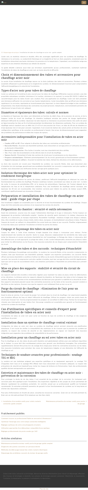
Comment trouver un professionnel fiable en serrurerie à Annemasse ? (26, 418)
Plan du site (44, 489)
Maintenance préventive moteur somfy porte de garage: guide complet (27, 443)
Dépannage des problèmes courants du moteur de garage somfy (24, 453)
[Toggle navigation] (83, 2)
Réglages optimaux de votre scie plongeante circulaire (21, 425)
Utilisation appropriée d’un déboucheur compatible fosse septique (25, 428)
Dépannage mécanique (11, 52)
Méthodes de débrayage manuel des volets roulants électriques (24, 450)
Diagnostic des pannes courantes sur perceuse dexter (20, 446)
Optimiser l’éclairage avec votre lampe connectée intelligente (23, 422)
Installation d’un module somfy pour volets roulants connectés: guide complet (22, 402)
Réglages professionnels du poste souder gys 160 (19, 431)
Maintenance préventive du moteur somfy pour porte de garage (65, 402)
